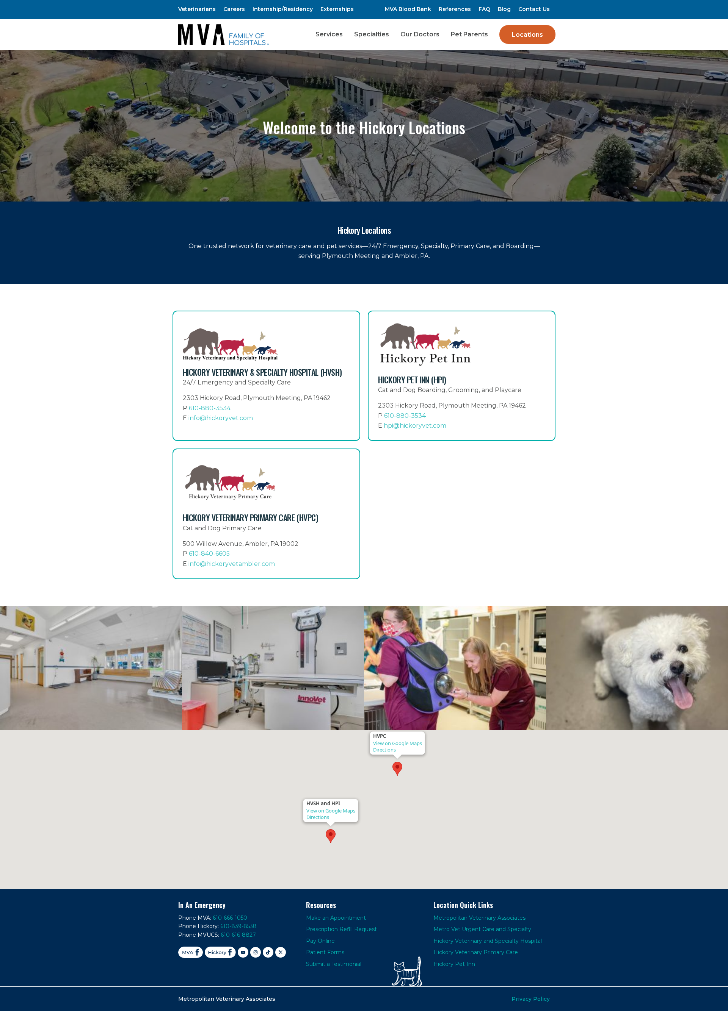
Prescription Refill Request (341, 929)
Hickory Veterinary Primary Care (475, 952)
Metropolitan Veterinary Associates (479, 917)
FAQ (484, 9)
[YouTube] (243, 952)
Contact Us (534, 9)
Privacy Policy (530, 998)
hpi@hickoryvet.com (415, 425)
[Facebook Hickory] (220, 952)
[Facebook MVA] (190, 952)
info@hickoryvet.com (220, 418)
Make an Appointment (336, 917)
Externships (337, 9)
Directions (317, 817)
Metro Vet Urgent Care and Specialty (482, 929)
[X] (280, 952)
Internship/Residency (283, 9)
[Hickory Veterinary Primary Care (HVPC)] (266, 513)
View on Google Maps (330, 810)
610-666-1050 (230, 917)
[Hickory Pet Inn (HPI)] (462, 376)
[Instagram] (255, 952)
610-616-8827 (238, 934)
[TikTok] (268, 952)
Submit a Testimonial (333, 964)
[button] (331, 836)
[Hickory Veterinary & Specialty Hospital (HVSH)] (266, 376)
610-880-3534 (210, 408)
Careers (234, 9)
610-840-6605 (209, 553)
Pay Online (320, 941)
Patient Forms (325, 952)
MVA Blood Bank (408, 9)
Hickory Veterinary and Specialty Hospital (487, 941)
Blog (504, 9)
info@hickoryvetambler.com (231, 563)
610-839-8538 (238, 926)
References (455, 9)
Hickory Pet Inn (454, 964)
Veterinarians (197, 9)
